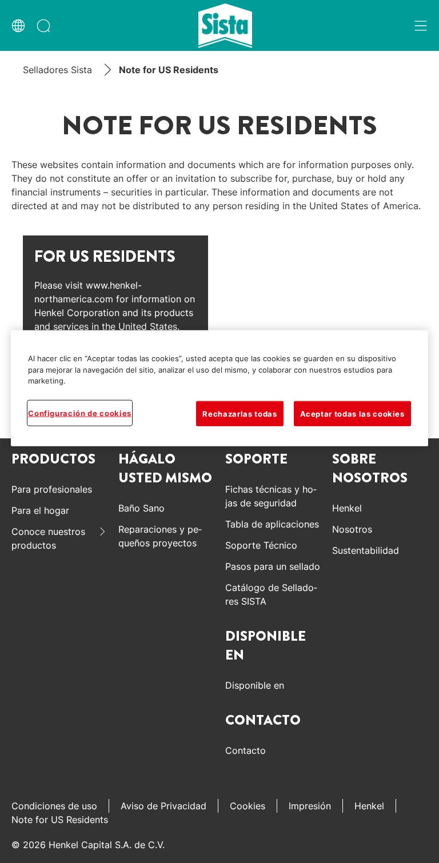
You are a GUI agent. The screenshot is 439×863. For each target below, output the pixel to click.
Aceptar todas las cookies (352, 413)
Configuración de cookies (79, 412)
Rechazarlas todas (239, 413)
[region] (219, 388)
